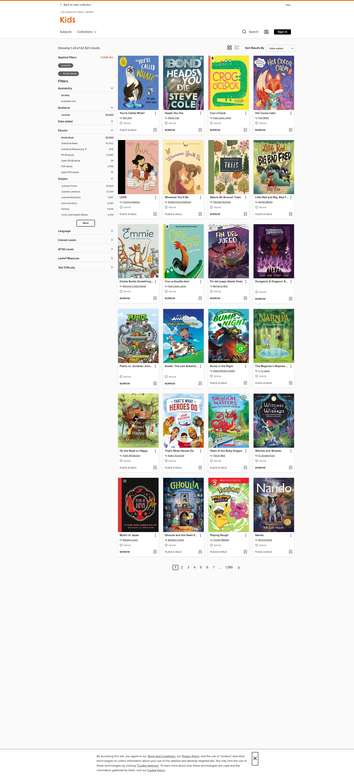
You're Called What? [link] (132, 113)
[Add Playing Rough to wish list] (245, 552)
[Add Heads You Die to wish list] (200, 130)
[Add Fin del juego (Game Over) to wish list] (245, 298)
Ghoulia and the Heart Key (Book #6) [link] (182, 535)
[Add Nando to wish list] (290, 552)
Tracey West (219, 455)
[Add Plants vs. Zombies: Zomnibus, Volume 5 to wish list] (155, 383)
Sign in (282, 32)
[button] (250, 32)
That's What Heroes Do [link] (179, 451)
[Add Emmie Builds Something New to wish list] (155, 298)
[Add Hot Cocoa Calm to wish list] (290, 130)
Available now (68, 101)
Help (288, 5)
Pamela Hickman (222, 202)
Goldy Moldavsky (131, 455)
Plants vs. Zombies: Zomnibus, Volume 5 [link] (136, 366)
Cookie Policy (156, 770)
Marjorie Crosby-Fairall (134, 286)
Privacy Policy (190, 756)
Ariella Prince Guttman (179, 202)
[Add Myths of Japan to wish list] (155, 552)
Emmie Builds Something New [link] (136, 281)
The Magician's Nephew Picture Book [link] (272, 366)
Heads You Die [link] (174, 113)
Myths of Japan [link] (129, 535)
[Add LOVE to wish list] (155, 214)
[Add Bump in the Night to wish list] (245, 383)
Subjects (66, 32)
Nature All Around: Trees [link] (225, 197)
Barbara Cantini (176, 540)
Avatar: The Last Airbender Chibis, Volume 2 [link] (182, 366)
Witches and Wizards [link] (268, 451)
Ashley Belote (265, 202)
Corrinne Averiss (131, 202)
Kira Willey (263, 117)
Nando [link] (259, 535)
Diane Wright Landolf (224, 370)
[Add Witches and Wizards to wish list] (290, 468)
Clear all (106, 57)
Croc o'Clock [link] (218, 113)
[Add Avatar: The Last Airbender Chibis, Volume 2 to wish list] (200, 383)
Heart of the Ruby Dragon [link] (226, 451)
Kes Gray (127, 117)
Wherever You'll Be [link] (176, 197)
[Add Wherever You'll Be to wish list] (200, 214)
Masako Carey (130, 540)
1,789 (229, 567)
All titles (65, 95)
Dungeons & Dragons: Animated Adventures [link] (272, 281)
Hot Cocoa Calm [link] (265, 113)
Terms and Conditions (161, 756)
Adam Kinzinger (176, 455)
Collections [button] (85, 32)
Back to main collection (77, 5)
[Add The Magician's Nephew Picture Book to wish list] (290, 383)
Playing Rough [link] (219, 535)
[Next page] (238, 567)
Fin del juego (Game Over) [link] (226, 281)
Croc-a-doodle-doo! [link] (177, 281)
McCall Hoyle (265, 540)
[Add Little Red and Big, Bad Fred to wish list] (290, 214)
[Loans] (266, 32)
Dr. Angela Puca (266, 455)
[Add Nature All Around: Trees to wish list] (245, 214)
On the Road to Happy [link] (134, 451)
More (85, 223)
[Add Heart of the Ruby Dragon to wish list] (245, 468)
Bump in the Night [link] (221, 366)
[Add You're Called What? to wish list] (155, 130)
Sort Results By (254, 48)
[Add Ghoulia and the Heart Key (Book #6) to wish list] (200, 552)
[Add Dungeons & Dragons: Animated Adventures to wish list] (290, 299)
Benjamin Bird (220, 286)
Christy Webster (221, 540)
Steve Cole (173, 117)
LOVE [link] (123, 197)
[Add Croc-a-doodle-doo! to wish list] (200, 298)
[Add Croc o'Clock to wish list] (245, 130)
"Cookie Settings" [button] (148, 766)
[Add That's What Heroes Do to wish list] (200, 468)
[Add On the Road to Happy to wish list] (155, 468)
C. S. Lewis (264, 370)
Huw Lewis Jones (222, 117)
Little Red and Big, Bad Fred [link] (272, 197)
